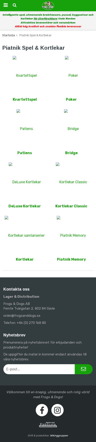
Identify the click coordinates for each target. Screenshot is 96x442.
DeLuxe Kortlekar (24, 206)
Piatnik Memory (71, 259)
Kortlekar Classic (71, 206)
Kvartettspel (25, 99)
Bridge (71, 153)
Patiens (24, 153)
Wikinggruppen (59, 435)
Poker (71, 99)
